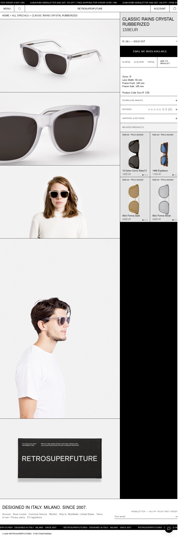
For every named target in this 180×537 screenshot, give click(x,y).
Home (5, 15)
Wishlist (53, 514)
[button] (174, 8)
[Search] (19, 8)
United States (87, 514)
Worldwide (73, 514)
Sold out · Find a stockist (131, 134)
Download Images (131, 100)
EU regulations (41, 517)
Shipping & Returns (132, 118)
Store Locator (20, 514)
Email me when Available (150, 51)
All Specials (20, 15)
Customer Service (38, 514)
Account (6, 514)
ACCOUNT (160, 8)
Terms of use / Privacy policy (17, 517)
